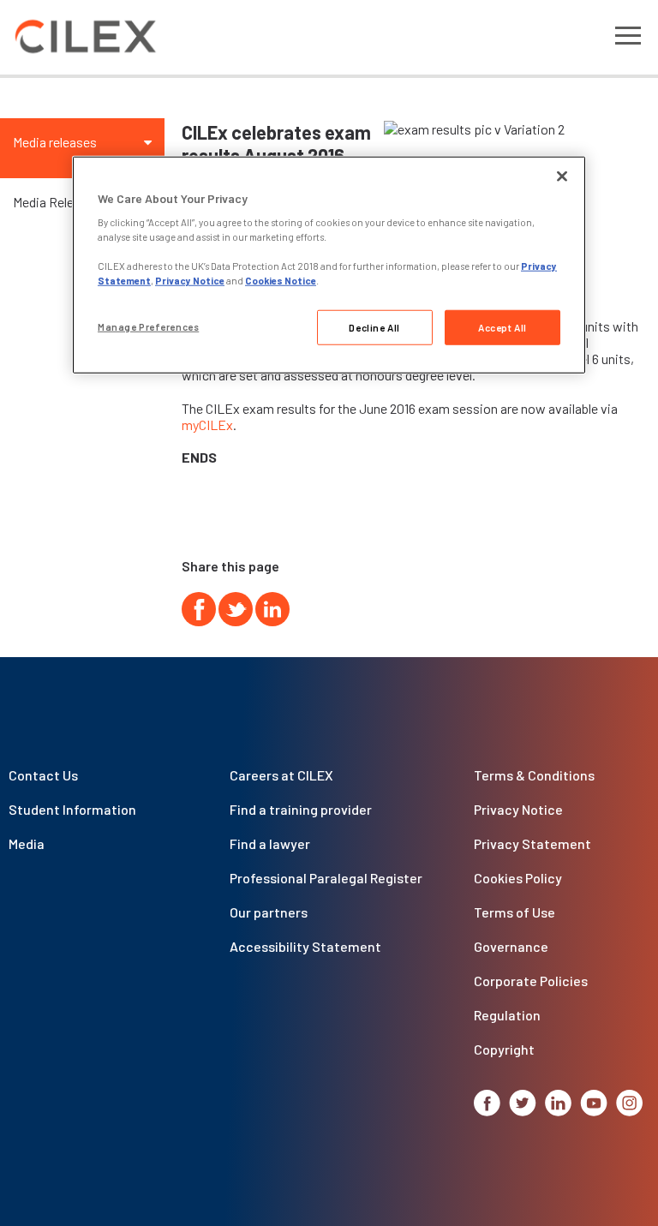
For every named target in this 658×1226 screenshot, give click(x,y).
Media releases (55, 142)
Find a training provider (301, 809)
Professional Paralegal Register (326, 878)
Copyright (504, 1049)
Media (27, 843)
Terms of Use (514, 912)
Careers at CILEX (281, 775)
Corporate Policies (531, 980)
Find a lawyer (270, 843)
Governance (511, 946)
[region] (329, 264)
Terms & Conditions (534, 775)
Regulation (507, 1015)
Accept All (502, 326)
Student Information (72, 809)
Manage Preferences (148, 326)
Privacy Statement (532, 843)
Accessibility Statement (305, 946)
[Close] (562, 175)
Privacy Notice (518, 809)
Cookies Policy (518, 878)
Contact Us (43, 775)
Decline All (374, 326)
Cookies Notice (280, 280)
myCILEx (207, 424)
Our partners (269, 912)
